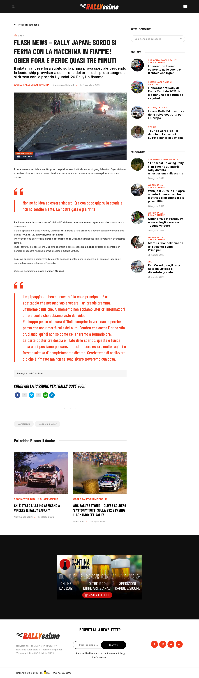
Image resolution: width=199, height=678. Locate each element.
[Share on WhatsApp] (45, 395)
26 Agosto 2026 (156, 178)
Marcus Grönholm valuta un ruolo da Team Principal (165, 246)
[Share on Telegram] (52, 395)
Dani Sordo (24, 424)
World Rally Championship (31, 85)
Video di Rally (169, 159)
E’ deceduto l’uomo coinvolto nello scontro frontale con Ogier (164, 69)
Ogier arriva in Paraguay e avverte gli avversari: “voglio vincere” (165, 222)
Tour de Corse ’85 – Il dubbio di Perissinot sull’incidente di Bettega (165, 134)
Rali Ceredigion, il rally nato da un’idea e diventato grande (164, 269)
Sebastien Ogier (48, 424)
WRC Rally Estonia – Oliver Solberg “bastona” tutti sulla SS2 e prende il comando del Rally (99, 510)
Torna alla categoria (28, 24)
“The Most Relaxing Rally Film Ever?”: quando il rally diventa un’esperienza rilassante (166, 168)
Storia (18, 499)
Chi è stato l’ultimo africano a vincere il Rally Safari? (37, 507)
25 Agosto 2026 (156, 255)
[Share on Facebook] (17, 395)
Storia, (153, 107)
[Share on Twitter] (31, 395)
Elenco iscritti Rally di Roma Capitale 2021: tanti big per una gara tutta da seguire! (166, 93)
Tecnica (162, 107)
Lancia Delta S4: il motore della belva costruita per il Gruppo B (166, 114)
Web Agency (59, 673)
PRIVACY (178, 673)
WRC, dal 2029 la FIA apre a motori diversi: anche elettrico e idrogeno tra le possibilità (166, 196)
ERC (158, 84)
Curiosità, (154, 60)
